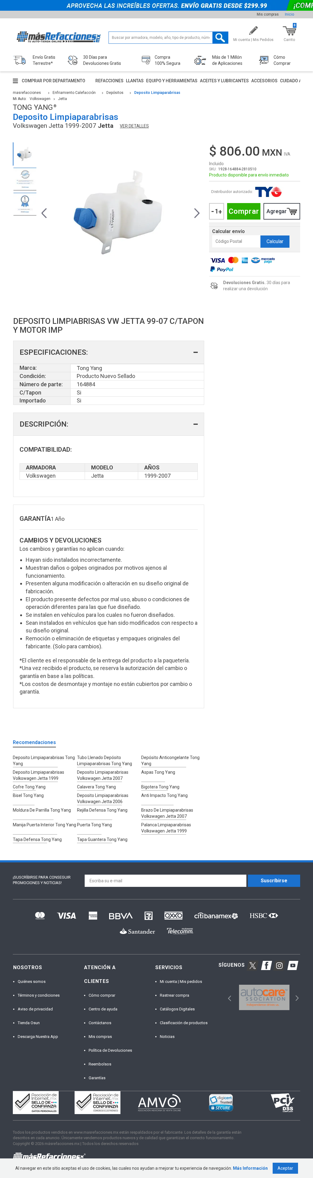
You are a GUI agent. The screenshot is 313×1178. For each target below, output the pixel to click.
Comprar (244, 211)
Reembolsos (100, 1064)
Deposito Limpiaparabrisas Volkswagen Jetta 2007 (102, 775)
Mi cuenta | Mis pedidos (181, 981)
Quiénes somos (32, 981)
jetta (62, 99)
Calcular (275, 241)
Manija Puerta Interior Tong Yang (44, 824)
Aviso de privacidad (35, 1009)
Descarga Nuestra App (38, 1036)
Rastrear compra (174, 995)
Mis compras (268, 14)
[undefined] (120, 212)
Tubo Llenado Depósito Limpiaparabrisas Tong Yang (104, 760)
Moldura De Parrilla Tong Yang (42, 810)
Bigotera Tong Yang (160, 786)
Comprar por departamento (53, 80)
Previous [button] (44, 212)
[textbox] (168, 37)
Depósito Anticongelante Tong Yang (170, 760)
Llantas (135, 80)
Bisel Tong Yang (28, 795)
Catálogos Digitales (177, 1009)
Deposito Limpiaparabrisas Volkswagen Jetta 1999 (38, 775)
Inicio (289, 14)
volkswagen (40, 99)
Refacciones (109, 80)
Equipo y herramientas (171, 80)
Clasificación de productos (184, 1023)
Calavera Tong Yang (96, 786)
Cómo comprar (102, 995)
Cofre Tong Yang (29, 786)
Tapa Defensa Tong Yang (37, 839)
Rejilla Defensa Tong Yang (102, 810)
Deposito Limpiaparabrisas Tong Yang (44, 760)
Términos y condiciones (39, 995)
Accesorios (264, 80)
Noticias (167, 1036)
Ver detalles (134, 126)
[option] (25, 154)
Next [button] (197, 212)
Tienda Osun (29, 1023)
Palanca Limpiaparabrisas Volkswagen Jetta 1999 (166, 827)
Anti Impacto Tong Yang (164, 795)
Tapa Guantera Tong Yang (102, 839)
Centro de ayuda (103, 1009)
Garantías (97, 1078)
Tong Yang (268, 192)
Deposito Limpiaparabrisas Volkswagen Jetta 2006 (102, 798)
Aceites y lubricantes (224, 80)
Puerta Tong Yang (94, 824)
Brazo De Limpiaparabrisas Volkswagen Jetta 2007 (167, 813)
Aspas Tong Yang (158, 772)
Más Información (250, 1168)
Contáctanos (100, 1023)
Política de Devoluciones (110, 1050)
